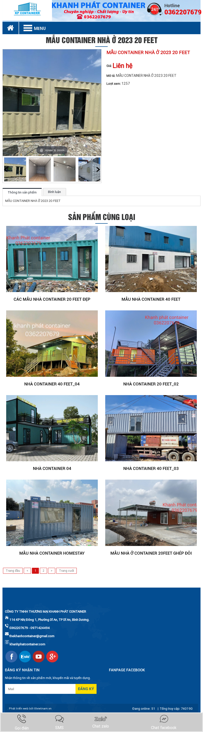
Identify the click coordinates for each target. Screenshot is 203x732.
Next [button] (98, 169)
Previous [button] (6, 169)
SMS (59, 727)
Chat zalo (100, 726)
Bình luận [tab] (54, 192)
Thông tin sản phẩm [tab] (22, 192)
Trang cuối (66, 570)
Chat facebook (164, 727)
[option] (15, 169)
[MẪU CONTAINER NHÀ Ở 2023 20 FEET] (15, 169)
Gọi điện (22, 728)
